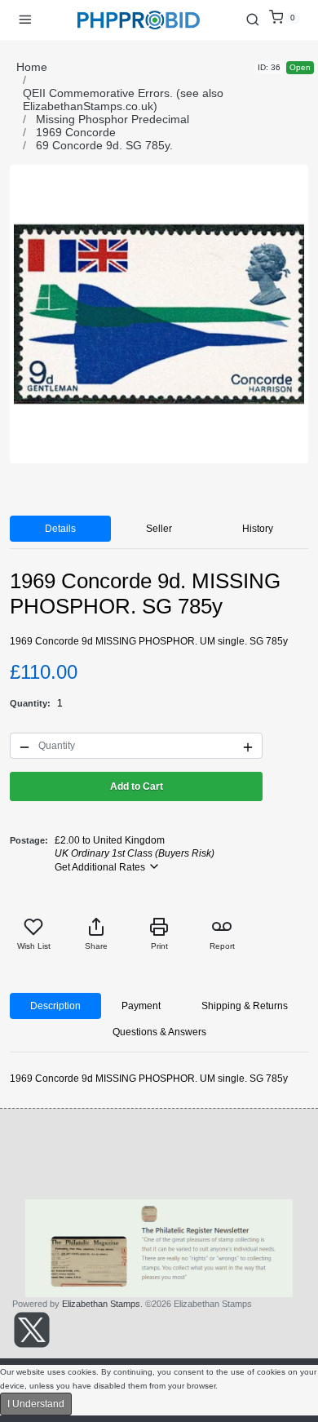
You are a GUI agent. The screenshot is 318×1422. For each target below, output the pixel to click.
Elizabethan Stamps (101, 1304)
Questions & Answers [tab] (159, 1032)
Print (159, 945)
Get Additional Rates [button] (101, 867)
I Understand (35, 1404)
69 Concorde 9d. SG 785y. (104, 145)
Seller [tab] (159, 528)
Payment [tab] (141, 1006)
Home (31, 66)
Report (222, 945)
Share (96, 945)
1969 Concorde (76, 132)
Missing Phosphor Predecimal (112, 119)
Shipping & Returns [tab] (244, 1006)
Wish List (34, 945)
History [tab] (257, 528)
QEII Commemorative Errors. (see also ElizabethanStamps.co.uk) (123, 99)
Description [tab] (55, 1006)
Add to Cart (136, 786)
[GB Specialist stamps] (138, 20)
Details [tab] (60, 528)
